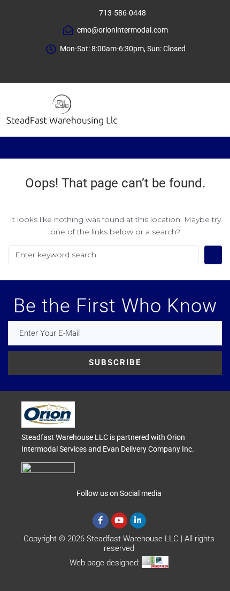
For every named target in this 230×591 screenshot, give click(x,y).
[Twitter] (106, 67)
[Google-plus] (123, 67)
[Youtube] (119, 521)
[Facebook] (90, 67)
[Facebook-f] (101, 521)
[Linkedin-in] (138, 521)
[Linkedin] (139, 67)
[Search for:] (103, 254)
